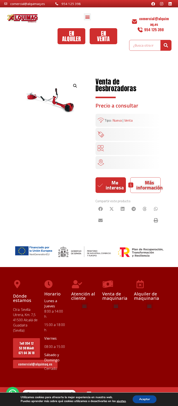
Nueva (117, 120)
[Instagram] (161, 3)
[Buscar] (165, 45)
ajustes (121, 401)
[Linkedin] (170, 3)
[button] (87, 16)
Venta (128, 120)
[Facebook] (153, 3)
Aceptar (144, 399)
